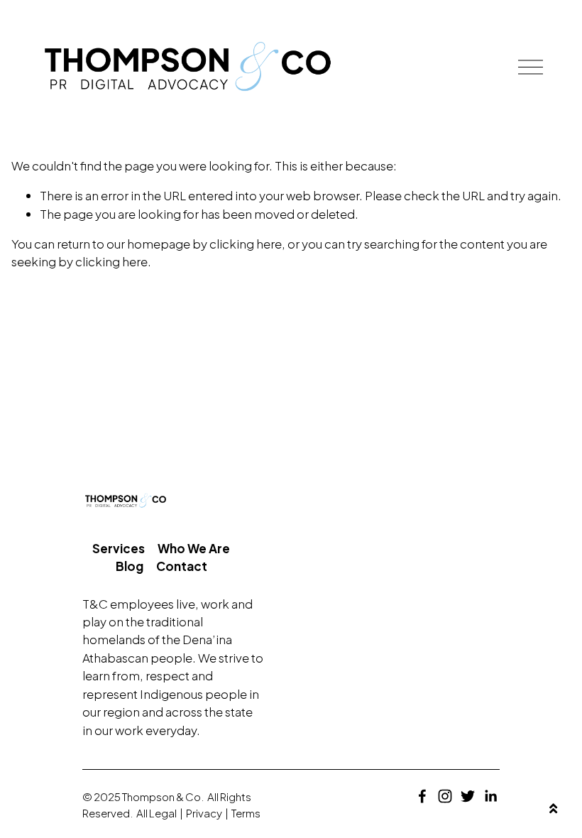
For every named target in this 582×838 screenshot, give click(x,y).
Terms (245, 813)
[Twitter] (468, 796)
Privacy (204, 813)
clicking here (245, 243)
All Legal (156, 813)
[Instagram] (445, 796)
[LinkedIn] (490, 796)
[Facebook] (422, 796)
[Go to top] (553, 809)
